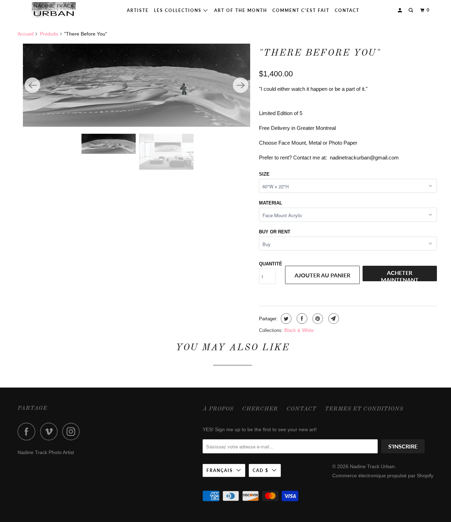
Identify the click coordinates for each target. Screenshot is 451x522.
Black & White (299, 330)
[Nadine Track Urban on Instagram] (73, 431)
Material (270, 203)
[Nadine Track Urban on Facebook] (28, 431)
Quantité (270, 263)
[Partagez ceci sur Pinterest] (317, 318)
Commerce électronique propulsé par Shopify (382, 475)
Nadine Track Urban (372, 466)
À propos (218, 409)
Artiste (138, 10)
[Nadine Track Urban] (54, 10)
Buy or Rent (274, 231)
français (219, 470)
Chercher (260, 409)
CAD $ (260, 470)
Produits (49, 34)
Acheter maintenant (400, 275)
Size (264, 174)
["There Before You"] (136, 85)
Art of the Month (240, 10)
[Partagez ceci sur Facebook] (301, 318)
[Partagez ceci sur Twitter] (285, 318)
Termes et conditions (364, 409)
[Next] (240, 85)
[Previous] (32, 85)
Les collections (178, 10)
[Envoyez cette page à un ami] (333, 318)
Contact (347, 10)
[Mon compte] (400, 10)
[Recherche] (411, 10)
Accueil (25, 34)
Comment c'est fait (300, 10)
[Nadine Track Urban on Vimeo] (50, 431)
